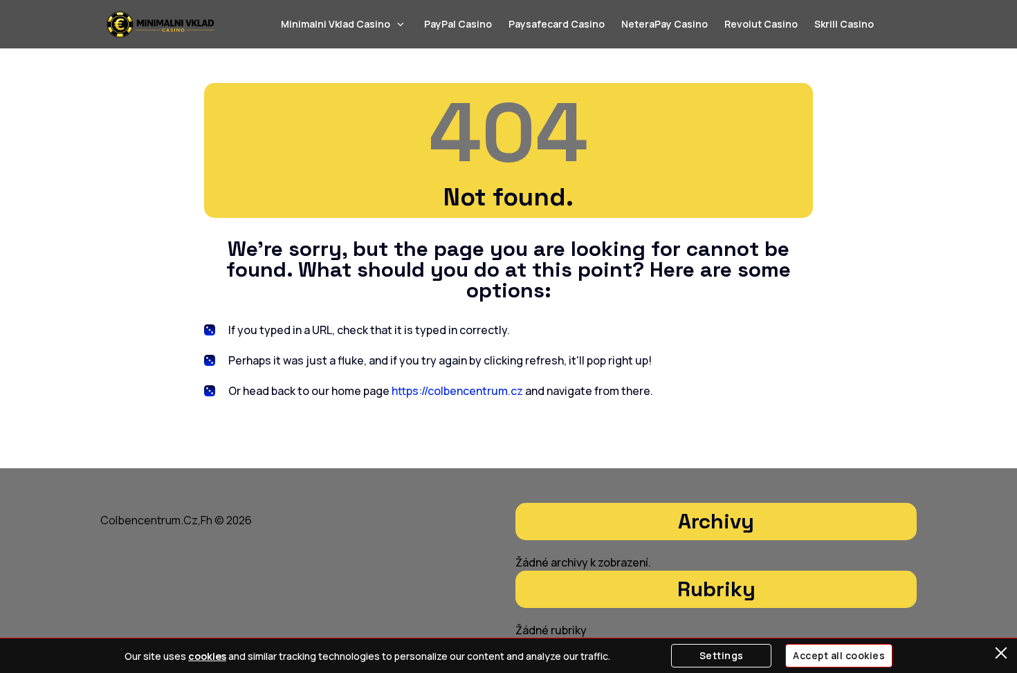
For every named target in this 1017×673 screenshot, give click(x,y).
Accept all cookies (839, 655)
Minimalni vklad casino (335, 23)
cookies (207, 656)
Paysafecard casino (556, 23)
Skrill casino (844, 23)
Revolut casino (761, 23)
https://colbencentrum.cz (457, 390)
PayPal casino (458, 23)
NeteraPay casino (664, 23)
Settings (721, 655)
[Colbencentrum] (160, 24)
